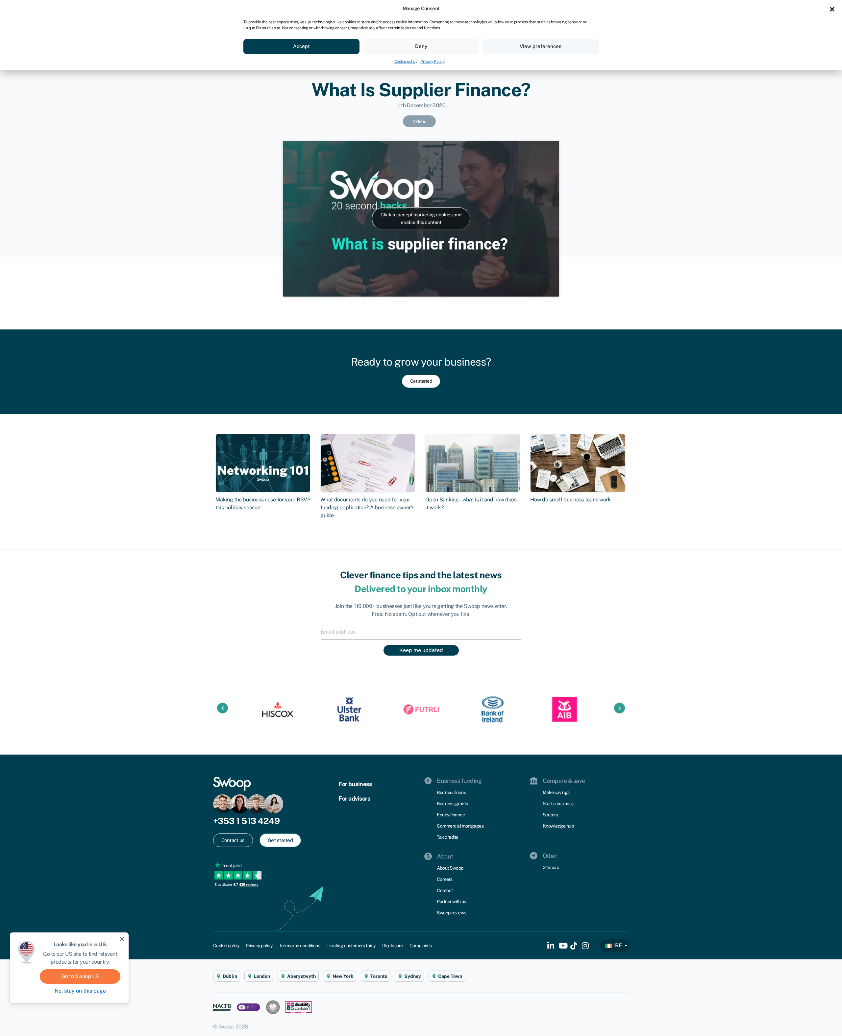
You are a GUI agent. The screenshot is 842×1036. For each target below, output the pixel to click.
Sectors (550, 814)
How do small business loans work (570, 499)
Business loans (451, 792)
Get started (421, 381)
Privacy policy (259, 945)
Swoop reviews (451, 912)
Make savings (556, 792)
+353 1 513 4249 (246, 821)
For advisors (354, 798)
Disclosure (392, 945)
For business (355, 784)
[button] (832, 8)
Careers (445, 879)
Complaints (420, 945)
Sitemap (551, 867)
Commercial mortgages (460, 826)
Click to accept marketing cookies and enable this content (421, 218)
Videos (419, 121)
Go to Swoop (80, 976)
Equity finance (451, 814)
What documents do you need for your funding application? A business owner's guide (367, 507)
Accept (301, 46)
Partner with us (451, 901)
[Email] (421, 631)
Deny (421, 46)
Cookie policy (405, 61)
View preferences (540, 46)
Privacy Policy (432, 61)
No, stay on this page (80, 991)
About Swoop (450, 868)
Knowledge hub (558, 826)
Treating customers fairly (351, 945)
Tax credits (447, 837)
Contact (445, 890)
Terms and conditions (299, 945)
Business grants (452, 803)
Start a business (558, 803)
